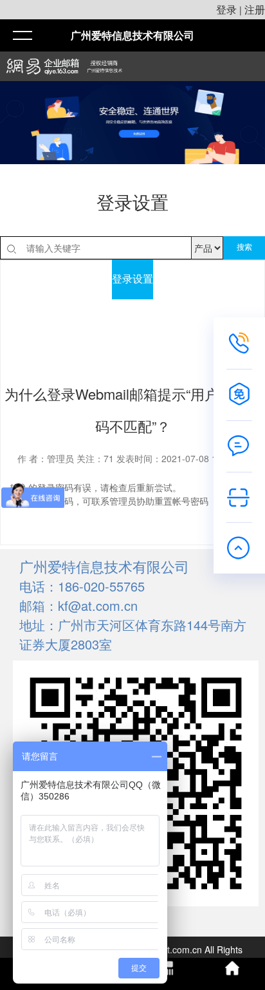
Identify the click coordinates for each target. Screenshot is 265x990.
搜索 (244, 247)
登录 (226, 9)
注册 (254, 9)
